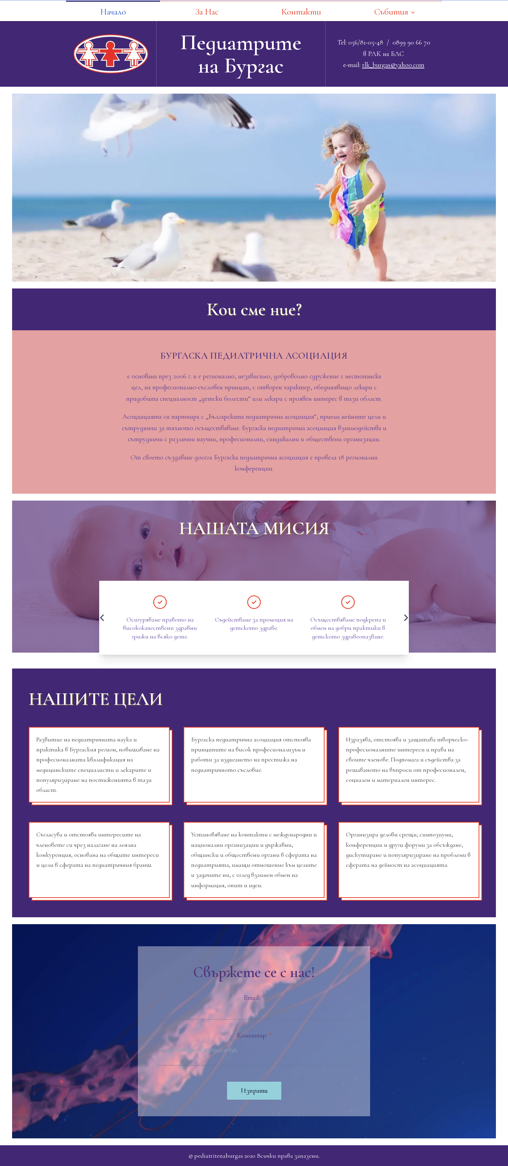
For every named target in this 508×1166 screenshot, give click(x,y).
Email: (254, 998)
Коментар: (254, 1035)
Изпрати (254, 1091)
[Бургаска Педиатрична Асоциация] (111, 54)
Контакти (301, 11)
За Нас (207, 11)
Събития (391, 11)
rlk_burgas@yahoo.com (393, 65)
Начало (113, 11)
